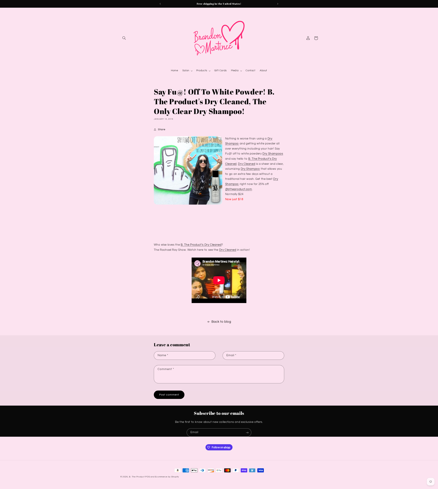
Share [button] (161, 129)
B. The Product (137, 477)
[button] (124, 38)
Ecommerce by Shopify (167, 477)
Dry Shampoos (272, 153)
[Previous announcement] (160, 4)
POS (147, 477)
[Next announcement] (277, 4)
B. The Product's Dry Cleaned (201, 244)
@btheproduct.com (238, 189)
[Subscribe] (247, 432)
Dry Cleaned (246, 163)
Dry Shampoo (250, 168)
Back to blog (221, 321)
